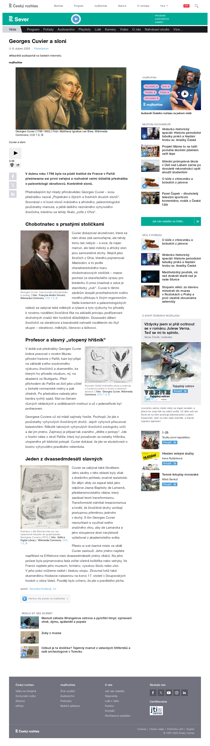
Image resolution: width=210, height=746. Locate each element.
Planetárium (41, 48)
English (190, 729)
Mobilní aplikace (70, 705)
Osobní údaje (156, 729)
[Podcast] (12, 165)
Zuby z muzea (51, 633)
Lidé (98, 29)
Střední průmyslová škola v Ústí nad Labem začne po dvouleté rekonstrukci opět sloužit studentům (181, 167)
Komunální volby (26, 696)
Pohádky (149, 92)
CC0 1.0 (35, 135)
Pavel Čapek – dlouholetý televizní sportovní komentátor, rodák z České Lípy (181, 199)
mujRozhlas (100, 6)
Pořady (48, 29)
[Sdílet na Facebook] (13, 176)
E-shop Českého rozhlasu (161, 315)
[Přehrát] (15, 153)
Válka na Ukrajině (26, 691)
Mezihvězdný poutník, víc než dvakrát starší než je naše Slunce (180, 275)
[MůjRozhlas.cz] (15, 62)
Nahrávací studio (157, 29)
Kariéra (109, 705)
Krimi (164, 86)
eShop (19, 705)
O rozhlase (143, 6)
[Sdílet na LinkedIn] (13, 194)
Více (178, 29)
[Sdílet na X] (13, 185)
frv (54, 588)
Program (78, 6)
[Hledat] (196, 6)
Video (124, 29)
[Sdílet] (18, 165)
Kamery (159, 22)
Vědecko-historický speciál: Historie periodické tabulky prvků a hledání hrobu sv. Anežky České (181, 134)
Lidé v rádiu (112, 701)
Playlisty (85, 29)
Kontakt (110, 710)
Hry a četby (150, 86)
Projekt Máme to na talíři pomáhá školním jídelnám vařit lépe (180, 150)
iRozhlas (58, 6)
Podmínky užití (175, 729)
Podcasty (66, 701)
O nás (136, 29)
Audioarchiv (162, 19)
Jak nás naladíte (115, 691)
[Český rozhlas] (23, 6)
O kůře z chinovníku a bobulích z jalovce (177, 180)
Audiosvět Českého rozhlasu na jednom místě (166, 113)
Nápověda (111, 696)
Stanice (122, 6)
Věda (12, 29)
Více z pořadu (152, 235)
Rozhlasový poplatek (117, 715)
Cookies (141, 729)
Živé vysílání (150, 98)
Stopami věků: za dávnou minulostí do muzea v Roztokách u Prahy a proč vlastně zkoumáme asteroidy (180, 294)
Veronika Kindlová (40, 588)
